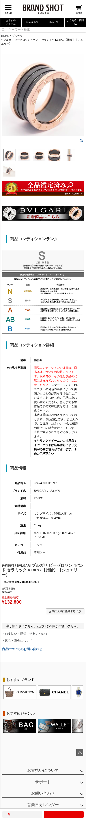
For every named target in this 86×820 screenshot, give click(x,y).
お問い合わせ (43, 793)
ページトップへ (79, 752)
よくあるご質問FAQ (75, 22)
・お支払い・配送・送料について (25, 634)
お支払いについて (43, 770)
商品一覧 (54, 22)
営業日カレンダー (43, 805)
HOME (5, 35)
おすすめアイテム (11, 22)
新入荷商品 (32, 22)
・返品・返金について (17, 640)
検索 (3, 30)
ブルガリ (17, 35)
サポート (43, 782)
